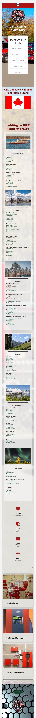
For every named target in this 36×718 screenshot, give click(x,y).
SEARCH (18, 72)
